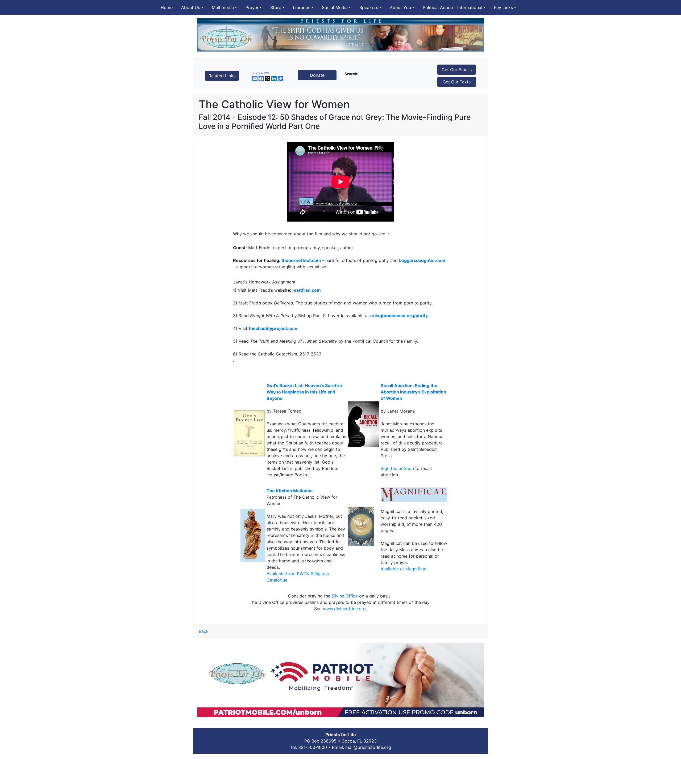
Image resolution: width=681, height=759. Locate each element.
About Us (190, 7)
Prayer (252, 7)
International (469, 7)
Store (275, 7)
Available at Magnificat (404, 568)
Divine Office (345, 596)
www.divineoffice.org (344, 608)
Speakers (368, 7)
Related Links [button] (222, 75)
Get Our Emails (457, 69)
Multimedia (223, 7)
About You (400, 7)
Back (204, 631)
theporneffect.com (301, 260)
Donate (317, 75)
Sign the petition (398, 468)
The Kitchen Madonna (290, 490)
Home (167, 7)
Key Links (503, 7)
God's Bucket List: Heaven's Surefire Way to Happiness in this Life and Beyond (304, 392)
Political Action (438, 7)
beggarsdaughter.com (422, 260)
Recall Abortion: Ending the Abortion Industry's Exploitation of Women (413, 392)
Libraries (301, 7)
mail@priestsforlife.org (368, 747)
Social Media (335, 7)
